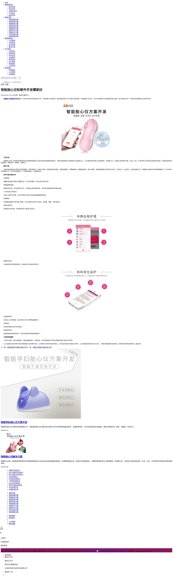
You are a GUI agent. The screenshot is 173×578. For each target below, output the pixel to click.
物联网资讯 (9, 38)
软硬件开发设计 (14, 470)
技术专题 (12, 44)
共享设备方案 (13, 34)
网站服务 (12, 515)
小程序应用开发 (14, 481)
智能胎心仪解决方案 (11, 456)
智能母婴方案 (13, 28)
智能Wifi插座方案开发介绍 (42, 347)
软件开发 (12, 9)
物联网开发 (9, 5)
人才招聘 (12, 72)
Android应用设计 (15, 483)
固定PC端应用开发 (15, 485)
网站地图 (12, 524)
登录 (2, 84)
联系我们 (8, 68)
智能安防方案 (13, 26)
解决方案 (12, 47)
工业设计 (12, 13)
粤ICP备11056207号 (90, 551)
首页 (6, 2)
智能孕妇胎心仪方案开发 (14, 422)
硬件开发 (12, 7)
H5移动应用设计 (14, 479)
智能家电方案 (13, 23)
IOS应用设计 (13, 477)
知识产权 (12, 15)
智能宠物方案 (13, 36)
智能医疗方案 (13, 30)
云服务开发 (13, 11)
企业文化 (12, 55)
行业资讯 (12, 42)
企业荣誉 (12, 57)
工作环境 (12, 66)
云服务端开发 (13, 489)
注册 (7, 84)
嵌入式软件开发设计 (16, 474)
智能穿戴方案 (13, 19)
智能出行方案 (13, 32)
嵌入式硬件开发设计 (16, 472)
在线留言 (12, 74)
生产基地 (12, 61)
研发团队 (12, 63)
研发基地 (12, 59)
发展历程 (12, 53)
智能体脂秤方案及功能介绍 (16, 347)
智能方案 (8, 17)
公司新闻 (12, 40)
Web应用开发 (13, 487)
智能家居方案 (13, 21)
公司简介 (12, 51)
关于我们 (8, 49)
